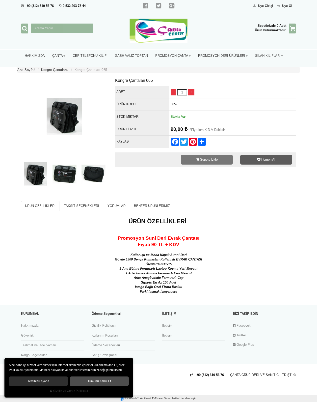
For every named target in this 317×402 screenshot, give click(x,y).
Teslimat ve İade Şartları (38, 345)
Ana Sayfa (25, 70)
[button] (35, 56)
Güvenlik (27, 335)
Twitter (241, 335)
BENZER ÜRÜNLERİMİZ (152, 206)
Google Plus (245, 344)
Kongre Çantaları (54, 70)
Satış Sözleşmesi (104, 355)
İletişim (167, 325)
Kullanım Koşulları (105, 335)
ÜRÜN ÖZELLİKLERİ (40, 206)
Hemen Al (267, 159)
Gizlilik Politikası (104, 325)
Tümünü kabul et (99, 381)
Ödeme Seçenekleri (106, 345)
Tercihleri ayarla (38, 381)
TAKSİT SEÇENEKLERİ (81, 206)
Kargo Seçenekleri (34, 355)
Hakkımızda (29, 325)
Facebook (243, 325)
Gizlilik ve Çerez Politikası (70, 390)
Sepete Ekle (208, 159)
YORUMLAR (116, 206)
